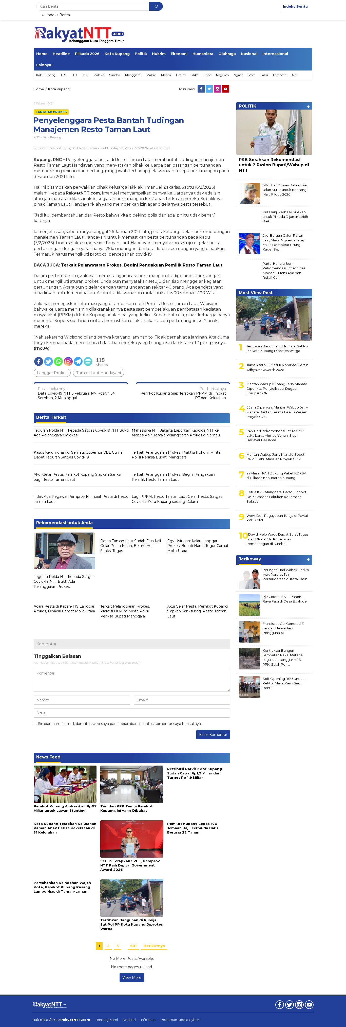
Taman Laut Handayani (98, 372)
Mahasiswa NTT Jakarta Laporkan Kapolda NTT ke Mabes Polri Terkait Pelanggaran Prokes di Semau (176, 433)
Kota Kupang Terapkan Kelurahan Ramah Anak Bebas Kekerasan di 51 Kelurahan (65, 828)
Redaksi (129, 1020)
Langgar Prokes (51, 112)
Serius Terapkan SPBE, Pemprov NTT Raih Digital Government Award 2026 (130, 865)
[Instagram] (218, 89)
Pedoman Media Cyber (180, 1020)
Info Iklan (148, 1020)
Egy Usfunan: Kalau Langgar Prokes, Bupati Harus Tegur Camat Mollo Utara (197, 546)
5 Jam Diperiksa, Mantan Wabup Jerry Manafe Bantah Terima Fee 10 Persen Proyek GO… (277, 411)
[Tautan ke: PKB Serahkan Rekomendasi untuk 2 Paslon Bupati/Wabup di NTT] (274, 132)
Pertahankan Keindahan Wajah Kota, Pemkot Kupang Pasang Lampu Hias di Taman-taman (62, 887)
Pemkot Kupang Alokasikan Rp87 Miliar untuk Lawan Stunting (65, 808)
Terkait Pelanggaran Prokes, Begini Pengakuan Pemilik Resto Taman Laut (141, 265)
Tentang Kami (106, 1020)
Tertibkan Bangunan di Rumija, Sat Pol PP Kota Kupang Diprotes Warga (131, 924)
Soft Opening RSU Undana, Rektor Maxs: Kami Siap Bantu (285, 683)
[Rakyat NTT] (79, 33)
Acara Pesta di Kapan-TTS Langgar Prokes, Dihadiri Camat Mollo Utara (64, 609)
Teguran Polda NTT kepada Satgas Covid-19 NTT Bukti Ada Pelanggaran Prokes (81, 433)
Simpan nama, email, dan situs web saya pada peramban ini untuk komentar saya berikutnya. (120, 723)
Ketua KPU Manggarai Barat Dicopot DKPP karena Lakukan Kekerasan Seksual (276, 496)
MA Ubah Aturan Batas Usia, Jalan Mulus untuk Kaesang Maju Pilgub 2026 (285, 189)
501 (133, 946)
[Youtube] (226, 89)
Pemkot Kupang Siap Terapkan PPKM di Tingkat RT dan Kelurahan (183, 393)
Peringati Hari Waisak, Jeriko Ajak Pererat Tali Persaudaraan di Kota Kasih (286, 574)
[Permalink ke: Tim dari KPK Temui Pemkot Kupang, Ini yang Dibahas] (131, 784)
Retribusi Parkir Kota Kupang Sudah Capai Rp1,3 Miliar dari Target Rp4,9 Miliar (194, 773)
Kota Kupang (52, 137)
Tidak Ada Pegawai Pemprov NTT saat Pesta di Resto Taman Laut (81, 499)
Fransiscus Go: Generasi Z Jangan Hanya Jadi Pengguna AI (283, 628)
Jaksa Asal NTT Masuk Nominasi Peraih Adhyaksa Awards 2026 (277, 367)
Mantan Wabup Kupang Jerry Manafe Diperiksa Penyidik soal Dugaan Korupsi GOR (276, 388)
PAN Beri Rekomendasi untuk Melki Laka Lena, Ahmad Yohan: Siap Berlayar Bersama (275, 435)
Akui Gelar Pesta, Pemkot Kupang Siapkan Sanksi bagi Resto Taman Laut (77, 477)
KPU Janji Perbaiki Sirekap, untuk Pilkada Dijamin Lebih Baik (285, 216)
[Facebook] (202, 89)
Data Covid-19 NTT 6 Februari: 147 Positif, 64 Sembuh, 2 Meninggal (76, 393)
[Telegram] (78, 361)
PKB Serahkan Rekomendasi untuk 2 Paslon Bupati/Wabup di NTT (274, 165)
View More (131, 977)
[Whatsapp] (58, 361)
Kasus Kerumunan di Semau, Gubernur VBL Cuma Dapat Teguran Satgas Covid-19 (78, 455)
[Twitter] (210, 89)
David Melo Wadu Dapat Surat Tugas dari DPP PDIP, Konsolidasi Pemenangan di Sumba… (277, 538)
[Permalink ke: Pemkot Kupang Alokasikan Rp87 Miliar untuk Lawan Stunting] (65, 784)
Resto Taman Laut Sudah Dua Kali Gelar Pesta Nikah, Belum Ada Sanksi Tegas (130, 546)
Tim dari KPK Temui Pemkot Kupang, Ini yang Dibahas (126, 808)
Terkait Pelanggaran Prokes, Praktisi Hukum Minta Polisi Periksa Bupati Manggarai (176, 455)
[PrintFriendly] (88, 361)
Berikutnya (154, 946)
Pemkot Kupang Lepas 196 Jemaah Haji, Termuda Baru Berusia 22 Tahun (192, 828)
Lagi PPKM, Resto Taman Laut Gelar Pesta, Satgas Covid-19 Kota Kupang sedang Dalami (177, 499)
